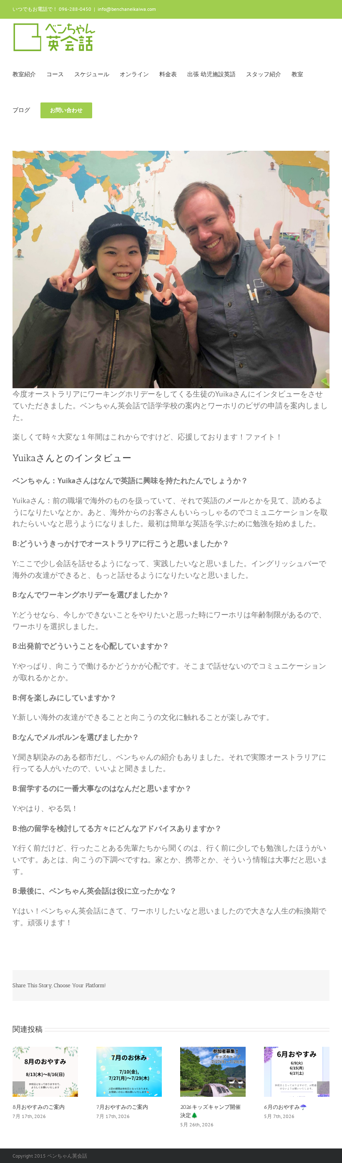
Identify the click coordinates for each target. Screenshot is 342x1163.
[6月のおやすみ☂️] (296, 1071)
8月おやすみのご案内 (39, 1107)
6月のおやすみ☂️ (285, 1107)
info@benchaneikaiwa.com (127, 9)
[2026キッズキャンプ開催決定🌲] (213, 1071)
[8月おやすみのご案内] (45, 1071)
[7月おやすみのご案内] (129, 1071)
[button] (105, 109)
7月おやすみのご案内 (122, 1107)
